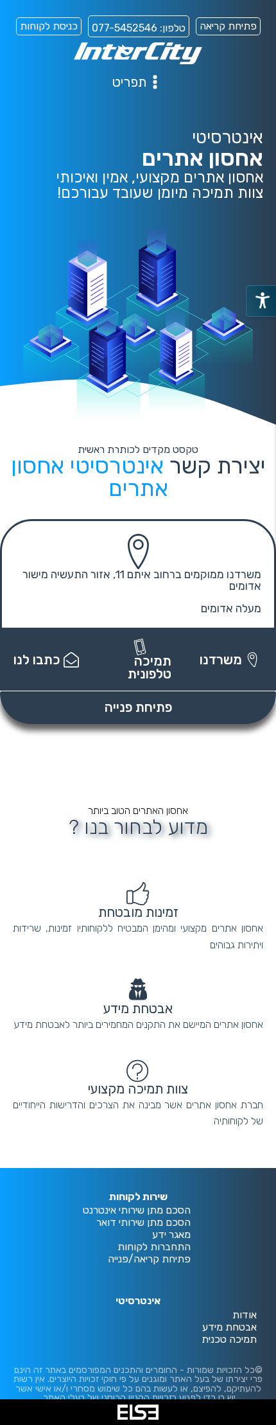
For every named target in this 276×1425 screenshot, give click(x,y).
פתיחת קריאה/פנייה (149, 1259)
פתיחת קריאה (228, 26)
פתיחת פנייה (138, 707)
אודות (244, 1315)
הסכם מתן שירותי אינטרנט (137, 1210)
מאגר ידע (171, 1235)
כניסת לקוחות (49, 26)
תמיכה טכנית (229, 1339)
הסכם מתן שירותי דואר (143, 1222)
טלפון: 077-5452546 (138, 28)
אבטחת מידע (229, 1327)
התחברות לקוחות (154, 1247)
